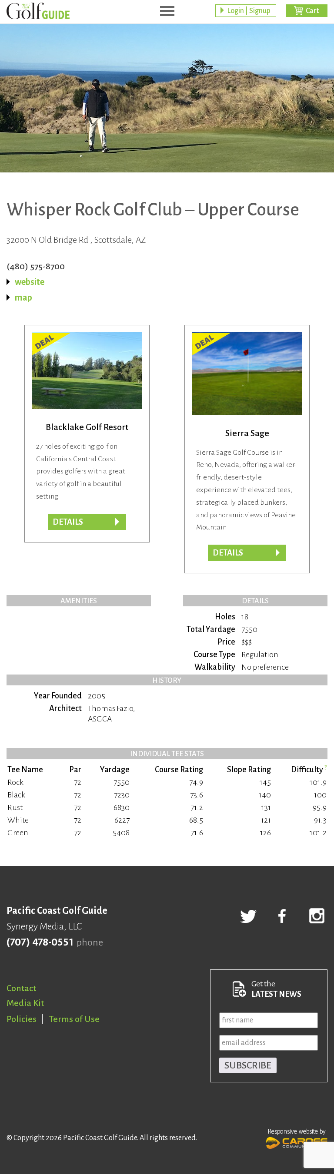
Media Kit (25, 1003)
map (23, 297)
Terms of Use (74, 1019)
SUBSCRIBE (247, 1065)
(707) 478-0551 (40, 942)
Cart (312, 11)
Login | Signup (249, 11)
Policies (22, 1019)
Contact (21, 988)
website (29, 282)
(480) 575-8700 (36, 266)
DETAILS (228, 553)
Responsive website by (297, 1131)
